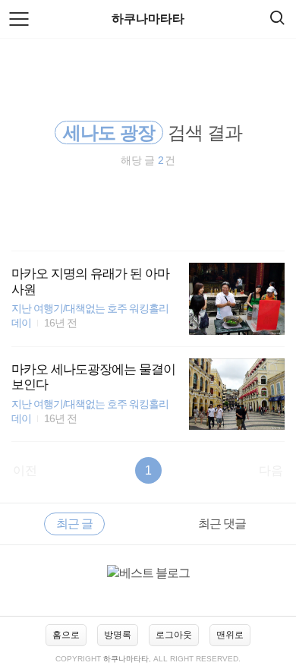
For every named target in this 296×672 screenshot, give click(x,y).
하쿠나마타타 (148, 18)
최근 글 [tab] (74, 523)
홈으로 (66, 634)
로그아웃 (174, 634)
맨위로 (230, 634)
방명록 (117, 634)
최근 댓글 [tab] (222, 523)
